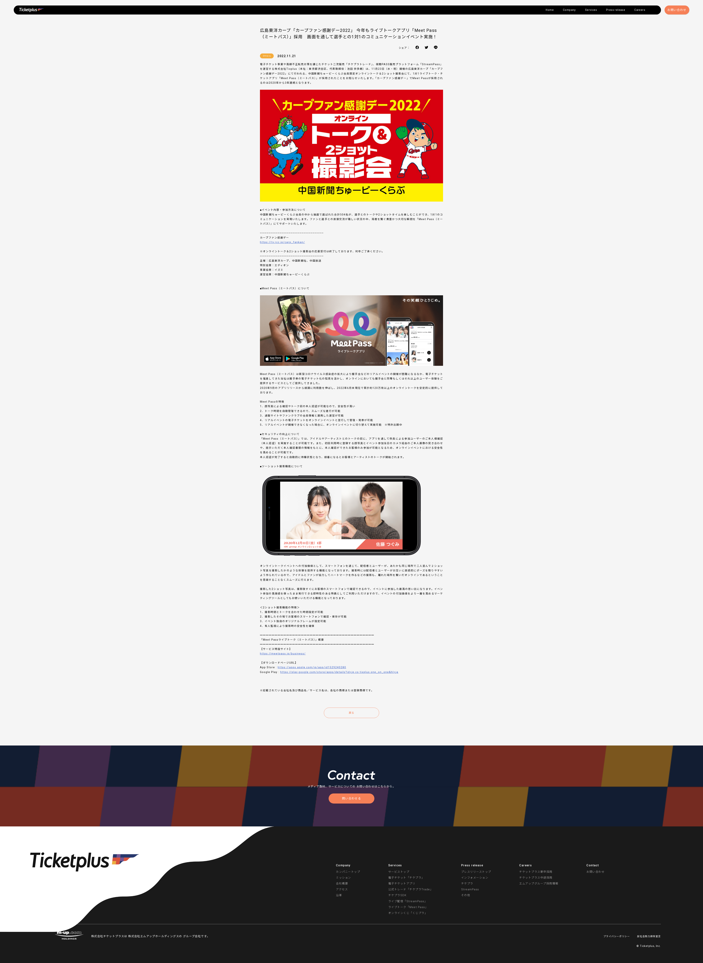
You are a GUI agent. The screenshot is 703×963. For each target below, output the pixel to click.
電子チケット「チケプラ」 (406, 877)
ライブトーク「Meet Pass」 (408, 907)
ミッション (343, 877)
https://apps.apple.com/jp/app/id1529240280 (312, 667)
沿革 (339, 895)
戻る (351, 712)
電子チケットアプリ (402, 883)
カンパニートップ (348, 871)
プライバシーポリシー (616, 936)
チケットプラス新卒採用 (536, 871)
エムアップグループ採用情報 (538, 883)
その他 (465, 895)
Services (591, 9)
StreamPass (470, 889)
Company (569, 9)
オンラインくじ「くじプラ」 (408, 913)
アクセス (342, 889)
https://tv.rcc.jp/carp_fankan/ (282, 242)
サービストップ (399, 871)
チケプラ (467, 883)
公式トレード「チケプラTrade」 (410, 889)
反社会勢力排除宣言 (649, 936)
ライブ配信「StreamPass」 (407, 901)
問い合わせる (351, 798)
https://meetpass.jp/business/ (283, 653)
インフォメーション (474, 877)
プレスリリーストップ (476, 871)
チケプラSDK (397, 895)
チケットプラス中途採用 (536, 877)
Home (550, 9)
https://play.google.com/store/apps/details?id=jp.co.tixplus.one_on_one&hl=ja (339, 672)
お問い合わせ (676, 10)
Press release (615, 9)
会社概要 (342, 883)
